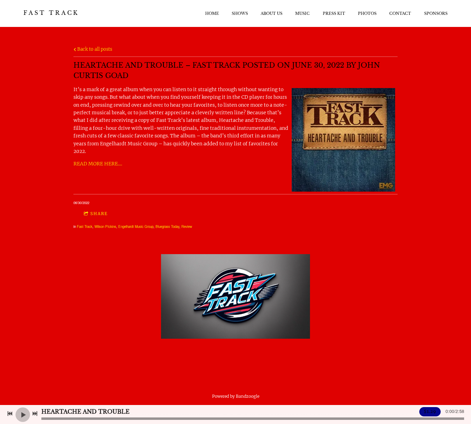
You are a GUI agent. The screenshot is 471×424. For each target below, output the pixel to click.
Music (302, 13)
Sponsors (436, 13)
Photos (367, 13)
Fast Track (84, 226)
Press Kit (334, 13)
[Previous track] (10, 414)
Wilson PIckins (105, 226)
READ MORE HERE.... (97, 164)
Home (212, 13)
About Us (271, 13)
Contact (400, 13)
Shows (240, 13)
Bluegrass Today (167, 226)
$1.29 (430, 411)
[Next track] (35, 414)
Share (99, 213)
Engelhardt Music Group (135, 226)
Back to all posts (94, 49)
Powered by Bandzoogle (235, 396)
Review (186, 226)
